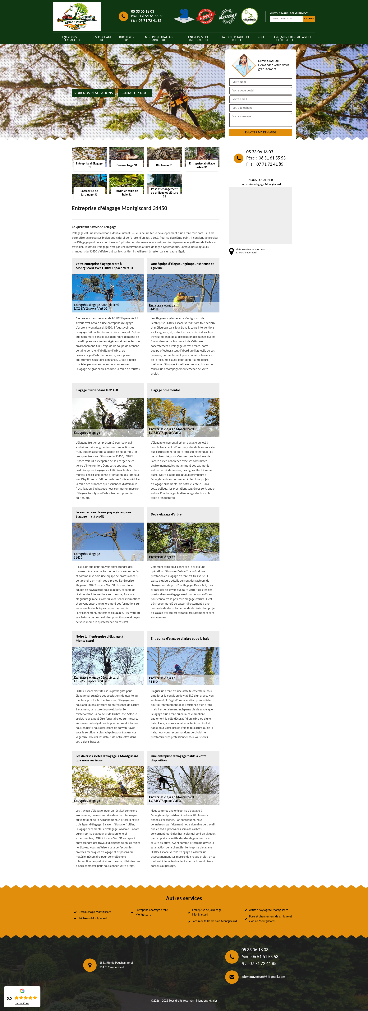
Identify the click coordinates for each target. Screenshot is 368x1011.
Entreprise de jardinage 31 (198, 39)
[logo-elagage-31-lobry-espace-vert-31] (77, 16)
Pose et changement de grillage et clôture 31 (285, 39)
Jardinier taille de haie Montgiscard (214, 921)
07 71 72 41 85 (150, 21)
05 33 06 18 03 (142, 12)
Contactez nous (135, 93)
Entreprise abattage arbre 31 (159, 39)
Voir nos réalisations (93, 93)
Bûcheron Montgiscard (93, 918)
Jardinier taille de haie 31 (236, 39)
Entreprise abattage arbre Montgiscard (152, 912)
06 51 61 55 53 (151, 16)
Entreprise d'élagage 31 (70, 39)
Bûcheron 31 (127, 39)
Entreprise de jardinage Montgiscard (207, 912)
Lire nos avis (22, 1003)
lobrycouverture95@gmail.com (263, 977)
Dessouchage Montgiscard (95, 912)
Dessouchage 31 (102, 39)
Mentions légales (206, 1000)
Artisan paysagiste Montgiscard (268, 910)
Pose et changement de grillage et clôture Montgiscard (270, 919)
